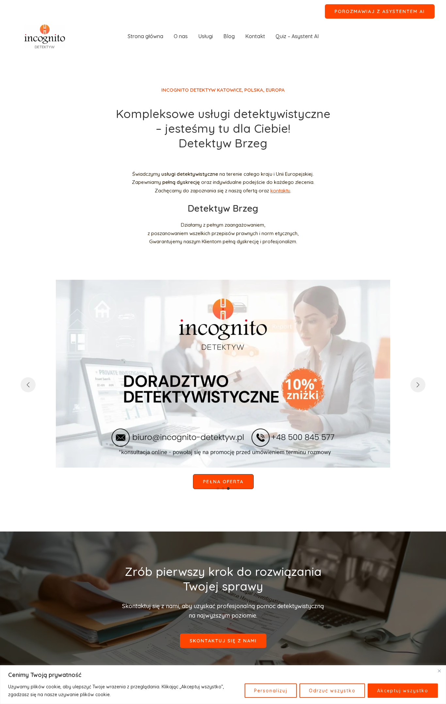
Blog (229, 36)
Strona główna (145, 36)
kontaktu (280, 190)
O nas (181, 36)
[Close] (439, 671)
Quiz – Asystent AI (297, 36)
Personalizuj (270, 691)
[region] (223, 684)
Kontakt (255, 36)
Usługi (205, 36)
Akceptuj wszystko (402, 691)
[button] (380, 11)
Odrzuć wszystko (332, 691)
